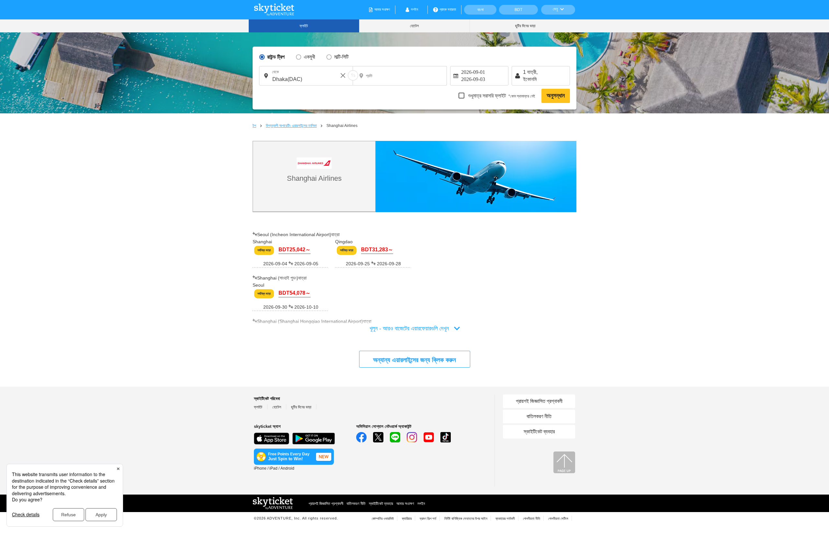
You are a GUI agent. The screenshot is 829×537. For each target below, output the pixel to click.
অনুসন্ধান (556, 95)
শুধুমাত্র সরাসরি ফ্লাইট (501, 95)
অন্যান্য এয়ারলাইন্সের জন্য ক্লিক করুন (414, 359)
